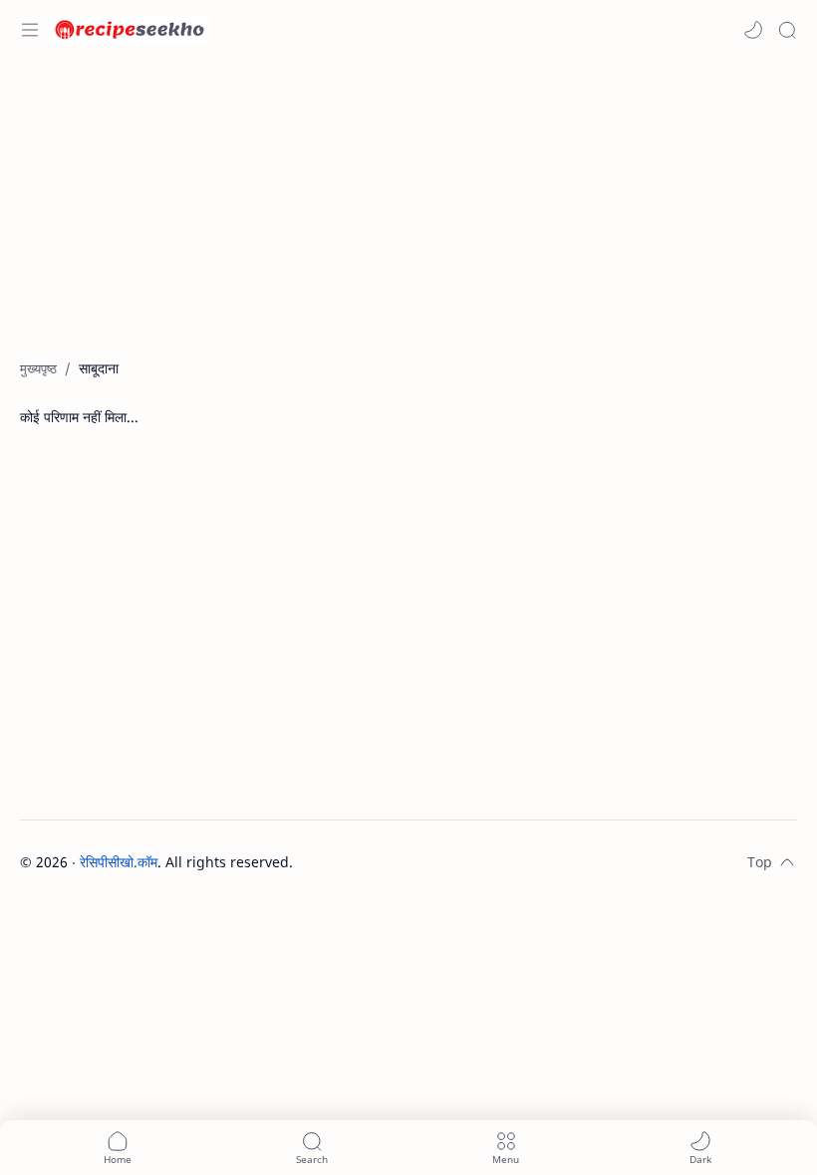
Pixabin (417, 861)
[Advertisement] (408, 219)
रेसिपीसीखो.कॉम (118, 861)
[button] (753, 30)
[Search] (787, 30)
